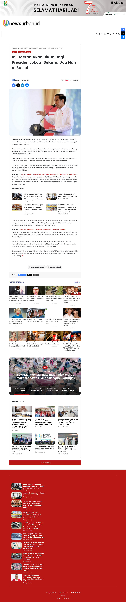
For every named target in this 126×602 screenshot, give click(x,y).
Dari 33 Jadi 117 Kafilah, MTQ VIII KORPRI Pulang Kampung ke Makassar (44, 448)
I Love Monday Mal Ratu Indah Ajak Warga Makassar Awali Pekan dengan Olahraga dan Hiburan (33, 567)
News (19, 48)
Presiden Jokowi (55, 267)
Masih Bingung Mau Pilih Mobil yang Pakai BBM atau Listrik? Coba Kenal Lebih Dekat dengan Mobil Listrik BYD (33, 526)
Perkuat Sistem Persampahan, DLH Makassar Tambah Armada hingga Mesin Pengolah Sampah (45, 421)
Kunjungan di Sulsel (37, 267)
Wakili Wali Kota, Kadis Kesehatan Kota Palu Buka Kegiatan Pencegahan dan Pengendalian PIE (32, 515)
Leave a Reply (45, 463)
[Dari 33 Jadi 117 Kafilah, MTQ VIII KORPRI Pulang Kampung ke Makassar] (45, 439)
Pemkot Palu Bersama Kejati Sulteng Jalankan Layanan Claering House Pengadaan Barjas (32, 504)
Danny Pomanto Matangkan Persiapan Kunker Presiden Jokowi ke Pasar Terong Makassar (48, 174)
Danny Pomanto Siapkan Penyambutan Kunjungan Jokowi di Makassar (42, 229)
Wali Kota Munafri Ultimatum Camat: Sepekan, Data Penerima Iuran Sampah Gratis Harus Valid (68, 421)
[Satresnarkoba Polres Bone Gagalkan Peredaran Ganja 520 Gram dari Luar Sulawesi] (17, 196)
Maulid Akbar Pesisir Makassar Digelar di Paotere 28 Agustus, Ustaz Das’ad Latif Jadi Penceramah (33, 545)
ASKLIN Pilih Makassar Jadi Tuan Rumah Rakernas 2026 (33, 494)
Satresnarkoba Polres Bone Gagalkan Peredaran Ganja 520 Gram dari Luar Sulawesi (33, 196)
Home (15, 48)
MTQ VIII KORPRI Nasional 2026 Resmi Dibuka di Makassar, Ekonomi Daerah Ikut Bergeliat (67, 448)
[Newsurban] (21, 23)
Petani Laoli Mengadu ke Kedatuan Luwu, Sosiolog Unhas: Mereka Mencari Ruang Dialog (45, 378)
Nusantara (22, 52)
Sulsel (28, 52)
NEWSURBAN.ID (75, 592)
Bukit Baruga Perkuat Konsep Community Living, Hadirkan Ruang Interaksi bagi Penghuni (33, 536)
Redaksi (63, 595)
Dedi (16, 80)
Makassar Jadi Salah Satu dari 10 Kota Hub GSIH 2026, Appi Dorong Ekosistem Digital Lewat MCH (33, 556)
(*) (22, 256)
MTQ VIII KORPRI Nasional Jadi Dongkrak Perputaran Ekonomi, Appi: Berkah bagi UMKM (22, 448)
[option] (45, 376)
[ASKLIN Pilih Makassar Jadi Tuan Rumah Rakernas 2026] (51, 196)
